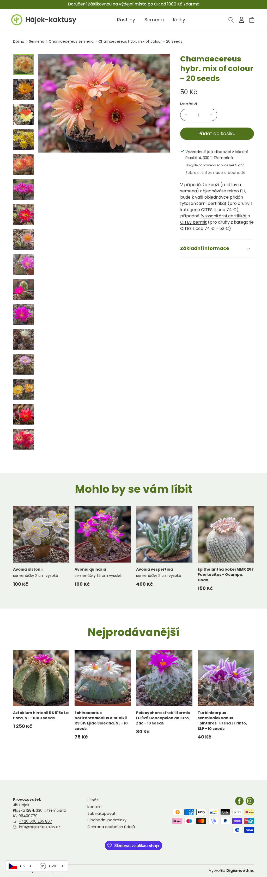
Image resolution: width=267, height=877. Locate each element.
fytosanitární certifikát (203, 203)
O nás (93, 800)
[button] (231, 20)
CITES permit (193, 222)
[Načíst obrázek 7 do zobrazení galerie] (23, 214)
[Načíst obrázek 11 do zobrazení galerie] (23, 314)
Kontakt (94, 806)
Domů (18, 41)
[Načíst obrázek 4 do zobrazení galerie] (23, 139)
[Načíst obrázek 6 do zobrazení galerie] (23, 189)
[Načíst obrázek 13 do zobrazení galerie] (23, 364)
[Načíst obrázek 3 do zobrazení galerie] (23, 114)
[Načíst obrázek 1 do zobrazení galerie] (23, 64)
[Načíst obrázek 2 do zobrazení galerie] (23, 89)
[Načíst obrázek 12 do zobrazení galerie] (23, 339)
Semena (37, 41)
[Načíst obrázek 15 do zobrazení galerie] (23, 414)
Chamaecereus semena (72, 41)
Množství (188, 103)
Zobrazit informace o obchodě (215, 172)
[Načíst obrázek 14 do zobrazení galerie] (23, 389)
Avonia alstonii (28, 569)
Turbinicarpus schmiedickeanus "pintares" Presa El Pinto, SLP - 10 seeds (222, 720)
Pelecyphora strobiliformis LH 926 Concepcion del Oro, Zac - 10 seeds (163, 718)
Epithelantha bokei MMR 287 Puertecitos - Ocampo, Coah (226, 575)
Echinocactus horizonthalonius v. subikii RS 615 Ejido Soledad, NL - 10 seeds (101, 720)
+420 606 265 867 (35, 821)
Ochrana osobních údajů (111, 826)
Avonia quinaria (90, 569)
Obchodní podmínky (106, 820)
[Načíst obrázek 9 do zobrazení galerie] (23, 264)
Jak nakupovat (101, 813)
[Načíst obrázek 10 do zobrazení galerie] (23, 289)
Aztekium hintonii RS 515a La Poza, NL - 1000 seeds (41, 715)
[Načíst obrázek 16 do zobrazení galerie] (23, 439)
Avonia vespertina (154, 569)
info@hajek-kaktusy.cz (39, 826)
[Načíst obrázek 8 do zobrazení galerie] (23, 239)
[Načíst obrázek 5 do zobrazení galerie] (23, 164)
